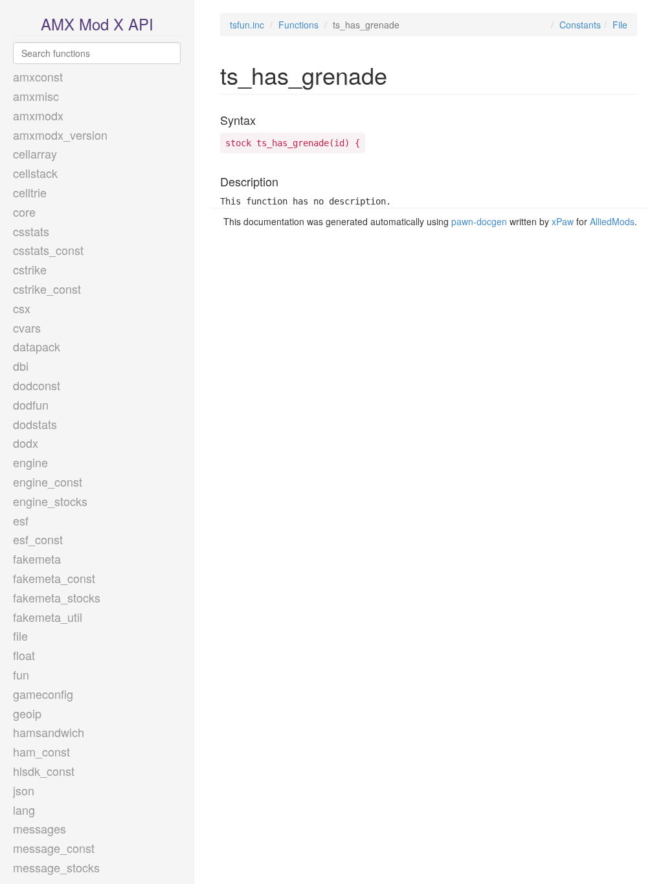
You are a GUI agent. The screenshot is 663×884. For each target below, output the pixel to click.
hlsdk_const (43, 770)
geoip (27, 713)
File (619, 24)
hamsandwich (48, 732)
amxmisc (36, 95)
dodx (25, 442)
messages (39, 828)
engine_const (47, 481)
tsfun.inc (247, 24)
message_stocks (56, 867)
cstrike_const (47, 288)
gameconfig (43, 693)
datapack (36, 346)
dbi (20, 365)
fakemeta (37, 558)
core (24, 211)
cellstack (35, 172)
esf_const (38, 539)
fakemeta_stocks (56, 597)
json (23, 790)
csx (21, 308)
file (20, 635)
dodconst (36, 385)
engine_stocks (50, 500)
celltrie (30, 192)
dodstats (35, 423)
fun (21, 674)
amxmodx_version (60, 134)
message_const (54, 847)
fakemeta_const (54, 577)
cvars (27, 327)
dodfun (31, 404)
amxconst (38, 76)
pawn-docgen (479, 221)
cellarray (35, 153)
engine (30, 462)
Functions (298, 24)
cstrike (30, 269)
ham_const (41, 751)
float (24, 654)
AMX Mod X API (97, 23)
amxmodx (38, 115)
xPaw (563, 221)
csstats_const (48, 249)
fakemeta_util (47, 616)
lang (24, 809)
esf (20, 520)
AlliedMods (612, 221)
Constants (580, 24)
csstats (31, 231)
